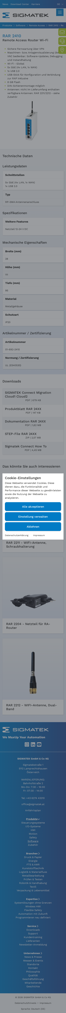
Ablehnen (33, 526)
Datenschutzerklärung (16, 535)
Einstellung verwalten (33, 516)
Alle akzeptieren (33, 506)
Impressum (39, 535)
